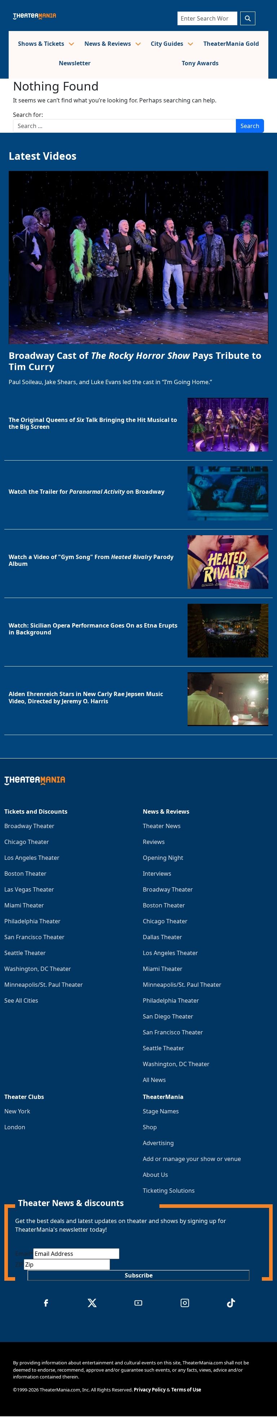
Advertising (158, 1143)
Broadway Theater (29, 826)
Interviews (157, 874)
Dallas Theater (162, 937)
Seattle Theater (25, 953)
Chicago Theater (26, 842)
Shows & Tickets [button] (42, 44)
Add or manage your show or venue (192, 1159)
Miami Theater (24, 905)
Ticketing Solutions (169, 1191)
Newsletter (75, 63)
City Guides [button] (168, 44)
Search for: (28, 115)
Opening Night (163, 858)
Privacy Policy (150, 1389)
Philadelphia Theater (32, 921)
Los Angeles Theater (32, 858)
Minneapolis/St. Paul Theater (43, 985)
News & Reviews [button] (108, 44)
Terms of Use (186, 1389)
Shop (150, 1127)
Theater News (162, 826)
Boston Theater (25, 874)
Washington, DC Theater (37, 969)
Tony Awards (200, 63)
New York (17, 1111)
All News (154, 1080)
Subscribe (139, 1275)
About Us (155, 1175)
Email (24, 1254)
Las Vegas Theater (29, 889)
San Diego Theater (168, 1016)
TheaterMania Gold (231, 44)
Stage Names (161, 1111)
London (14, 1127)
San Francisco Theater (34, 937)
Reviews (154, 842)
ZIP (19, 1264)
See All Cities (21, 1000)
